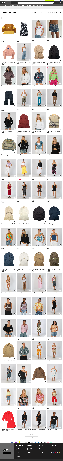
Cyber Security (29, 452)
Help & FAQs (56, 0)
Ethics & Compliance (18, 456)
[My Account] (56, 2)
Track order (17, 448)
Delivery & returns (18, 449)
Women (6, 9)
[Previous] (32, 12)
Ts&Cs (57, 459)
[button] (51, 452)
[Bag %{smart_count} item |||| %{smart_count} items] (60, 2)
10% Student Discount (19, 452)
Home (2, 9)
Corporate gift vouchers (42, 449)
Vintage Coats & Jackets (44, 12)
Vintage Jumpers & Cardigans (54, 12)
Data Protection (18, 455)
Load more (31, 437)
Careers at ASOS (29, 448)
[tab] (3, 5)
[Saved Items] (58, 2)
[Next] (60, 12)
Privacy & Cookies (53, 459)
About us (28, 446)
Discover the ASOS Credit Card (43, 453)
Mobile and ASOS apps (42, 446)
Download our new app (49, 0)
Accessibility (60, 459)
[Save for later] (15, 37)
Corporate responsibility (30, 449)
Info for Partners (41, 452)
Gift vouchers (40, 448)
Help (16, 446)
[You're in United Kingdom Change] (60, 0)
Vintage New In (36, 12)
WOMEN (8, 2)
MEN (13, 2)
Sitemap (17, 453)
